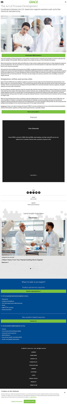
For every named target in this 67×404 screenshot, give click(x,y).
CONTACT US (33, 358)
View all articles (33, 217)
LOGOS (33, 375)
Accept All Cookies (30, 401)
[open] (17, 2)
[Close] (64, 392)
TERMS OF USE (33, 385)
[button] (31, 268)
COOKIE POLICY (33, 362)
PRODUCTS (33, 381)
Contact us (3, 106)
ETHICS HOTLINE (33, 365)
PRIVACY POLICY (33, 378)
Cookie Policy (32, 397)
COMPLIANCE (33, 355)
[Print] (39, 192)
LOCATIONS (33, 372)
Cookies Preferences (16, 401)
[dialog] (33, 396)
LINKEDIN (33, 368)
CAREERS (33, 352)
